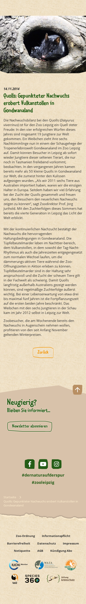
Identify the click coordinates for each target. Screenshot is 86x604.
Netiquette (22, 551)
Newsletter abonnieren (29, 426)
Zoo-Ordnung (25, 536)
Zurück (43, 352)
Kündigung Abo (61, 551)
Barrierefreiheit (18, 543)
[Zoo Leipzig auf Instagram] (57, 464)
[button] (77, 585)
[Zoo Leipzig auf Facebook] (30, 464)
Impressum (71, 543)
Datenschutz (46, 543)
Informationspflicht (56, 536)
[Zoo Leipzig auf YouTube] (43, 464)
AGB (40, 551)
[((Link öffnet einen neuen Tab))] (18, 565)
